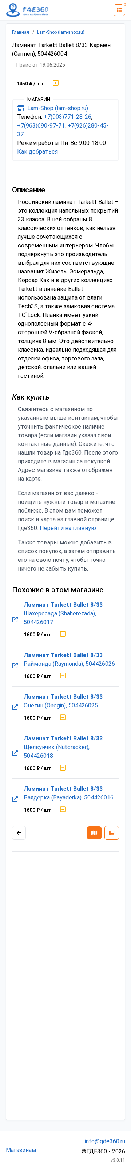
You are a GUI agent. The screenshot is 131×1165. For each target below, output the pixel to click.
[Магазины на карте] (94, 832)
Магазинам (21, 1150)
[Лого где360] (27, 10)
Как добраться (37, 151)
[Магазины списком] (111, 833)
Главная (20, 32)
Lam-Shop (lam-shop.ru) (60, 32)
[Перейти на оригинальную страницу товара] (15, 619)
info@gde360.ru (105, 1141)
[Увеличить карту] (19, 833)
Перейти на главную (68, 528)
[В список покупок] (56, 83)
